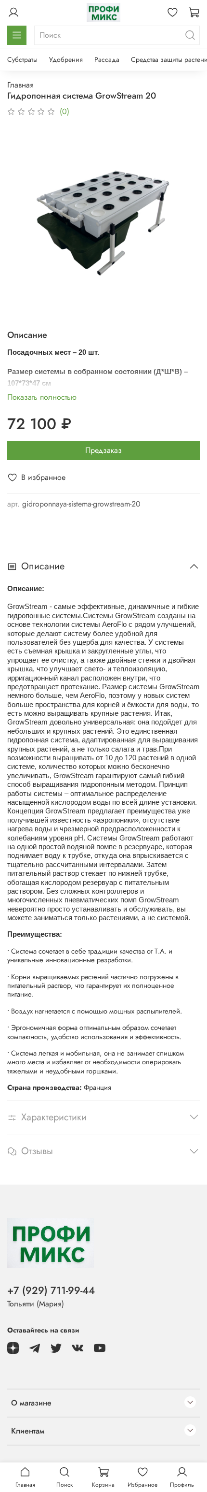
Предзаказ (103, 450)
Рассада (106, 59)
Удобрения (66, 59)
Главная (20, 84)
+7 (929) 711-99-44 (51, 1290)
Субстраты (22, 59)
